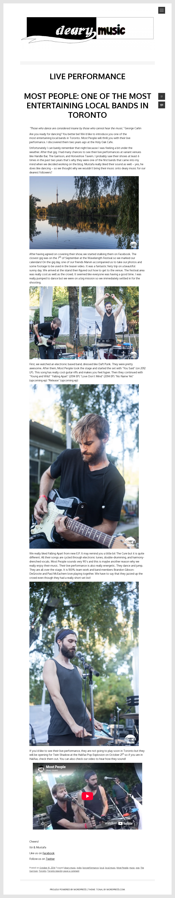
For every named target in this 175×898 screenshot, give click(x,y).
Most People (122, 867)
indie (79, 867)
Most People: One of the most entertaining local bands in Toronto (87, 105)
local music (110, 867)
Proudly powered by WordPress (68, 889)
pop (137, 867)
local (102, 867)
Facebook (49, 853)
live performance (91, 867)
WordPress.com (115, 889)
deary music (70, 867)
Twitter (50, 859)
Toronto (42, 871)
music (132, 867)
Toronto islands (54, 871)
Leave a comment (71, 871)
